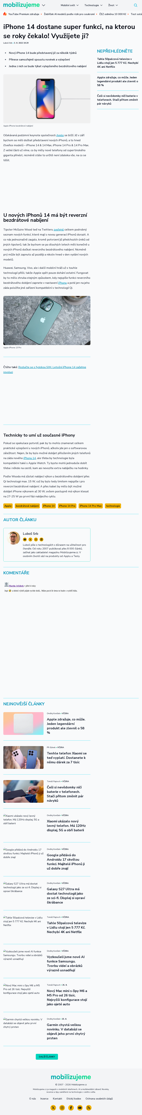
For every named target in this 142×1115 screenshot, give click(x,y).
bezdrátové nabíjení (27, 506)
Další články (47, 1056)
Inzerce (44, 1098)
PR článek (51, 747)
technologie (113, 506)
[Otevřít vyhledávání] (135, 5)
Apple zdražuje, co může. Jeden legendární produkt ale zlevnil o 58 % (117, 81)
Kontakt (57, 1098)
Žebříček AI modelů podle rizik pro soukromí (69, 14)
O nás (32, 1098)
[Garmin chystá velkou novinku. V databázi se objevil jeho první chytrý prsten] (23, 1029)
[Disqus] (71, 615)
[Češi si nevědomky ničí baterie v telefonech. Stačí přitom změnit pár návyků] (23, 791)
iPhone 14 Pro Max (91, 506)
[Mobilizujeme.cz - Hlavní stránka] (21, 5)
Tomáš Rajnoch (53, 781)
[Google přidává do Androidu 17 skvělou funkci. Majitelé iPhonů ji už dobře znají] (23, 859)
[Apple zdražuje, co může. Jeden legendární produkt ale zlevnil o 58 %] (23, 723)
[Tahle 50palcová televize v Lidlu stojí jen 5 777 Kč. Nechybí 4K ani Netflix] (23, 927)
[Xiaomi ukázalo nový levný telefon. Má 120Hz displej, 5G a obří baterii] (23, 825)
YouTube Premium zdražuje (23, 14)
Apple (60, 135)
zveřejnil (59, 229)
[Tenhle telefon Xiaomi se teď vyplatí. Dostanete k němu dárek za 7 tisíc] (23, 757)
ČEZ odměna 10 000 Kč (112, 14)
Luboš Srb (7, 43)
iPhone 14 (49, 506)
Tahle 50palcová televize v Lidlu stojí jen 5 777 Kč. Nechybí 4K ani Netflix (117, 63)
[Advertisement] (46, 185)
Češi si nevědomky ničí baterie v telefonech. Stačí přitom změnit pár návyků (117, 100)
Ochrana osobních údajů (99, 1098)
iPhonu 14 (29, 458)
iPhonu (62, 283)
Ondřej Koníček (53, 713)
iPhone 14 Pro (67, 506)
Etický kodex (74, 1098)
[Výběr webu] (43, 5)
